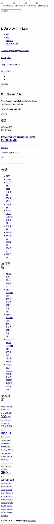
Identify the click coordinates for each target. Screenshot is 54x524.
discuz (6, 433)
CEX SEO (6, 426)
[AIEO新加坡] (24, 5)
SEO (4, 472)
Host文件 (9, 456)
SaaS (8, 189)
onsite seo (4, 469)
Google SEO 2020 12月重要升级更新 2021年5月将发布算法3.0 (9, 377)
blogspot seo (5, 423)
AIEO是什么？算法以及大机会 (9, 280)
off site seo (7, 466)
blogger (8, 417)
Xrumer (3, 486)
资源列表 (9, 41)
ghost (9, 440)
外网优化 (7, 499)
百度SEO (9, 232)
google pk (4, 447)
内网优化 (7, 493)
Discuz (8, 179)
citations (3, 430)
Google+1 (9, 443)
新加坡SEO (32, 521)
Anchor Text (4, 406)
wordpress (7, 479)
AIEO (8, 176)
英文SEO (8, 512)
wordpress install (6, 483)
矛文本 (9, 509)
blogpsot (3, 420)
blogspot (8, 420)
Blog (8, 38)
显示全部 (4, 84)
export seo (4, 440)
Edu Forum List (12, 44)
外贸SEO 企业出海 (9, 220)
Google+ (3, 443)
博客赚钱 (7, 496)
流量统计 (9, 506)
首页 (8, 34)
